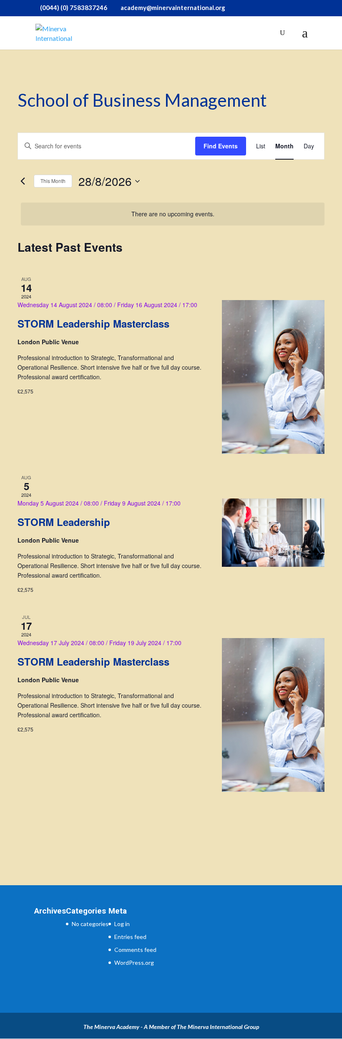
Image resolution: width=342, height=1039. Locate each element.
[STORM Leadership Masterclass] (273, 377)
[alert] (172, 214)
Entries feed (130, 936)
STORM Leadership (64, 522)
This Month (52, 180)
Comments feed (135, 949)
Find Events (221, 146)
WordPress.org (134, 962)
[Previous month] (23, 181)
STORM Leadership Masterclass (93, 323)
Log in (122, 923)
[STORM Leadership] (273, 532)
